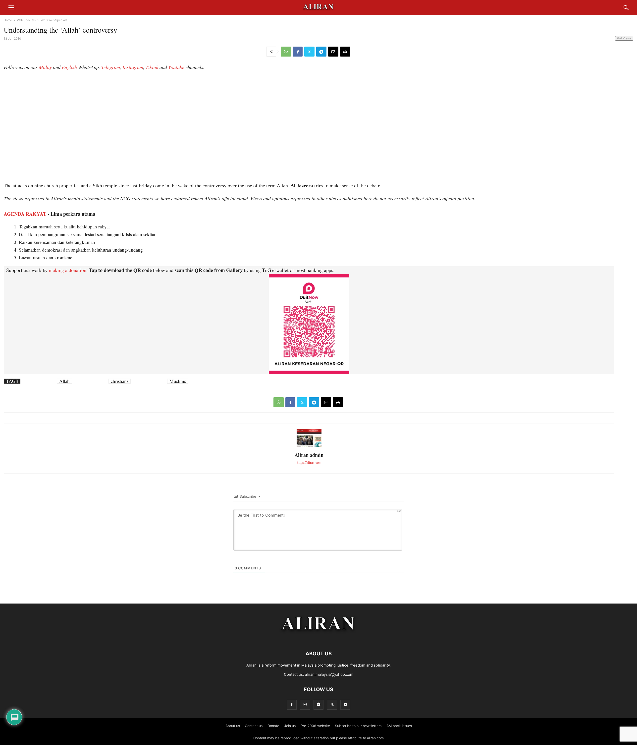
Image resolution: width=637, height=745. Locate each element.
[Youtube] (345, 704)
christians (119, 381)
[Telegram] (321, 52)
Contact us (254, 726)
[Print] (345, 52)
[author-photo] (309, 446)
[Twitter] (309, 52)
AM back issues (399, 726)
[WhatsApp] (286, 52)
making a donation (67, 270)
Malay (45, 67)
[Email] (333, 52)
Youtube (176, 67)
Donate (273, 726)
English (69, 67)
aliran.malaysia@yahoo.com (329, 674)
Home (8, 20)
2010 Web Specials (54, 20)
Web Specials (26, 20)
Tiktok (152, 67)
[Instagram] (305, 704)
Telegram (110, 67)
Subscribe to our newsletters (358, 726)
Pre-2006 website (315, 726)
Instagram (132, 67)
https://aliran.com (309, 462)
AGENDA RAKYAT (25, 213)
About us (232, 726)
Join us (290, 726)
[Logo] (318, 638)
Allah (64, 381)
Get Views (624, 38)
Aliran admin (309, 455)
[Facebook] (298, 52)
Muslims (177, 381)
